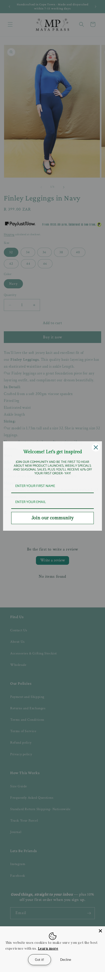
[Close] (100, 930)
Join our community (53, 518)
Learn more (48, 948)
